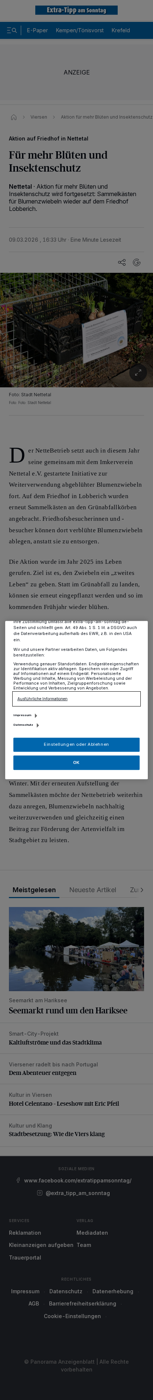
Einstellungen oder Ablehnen (76, 744)
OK (76, 762)
